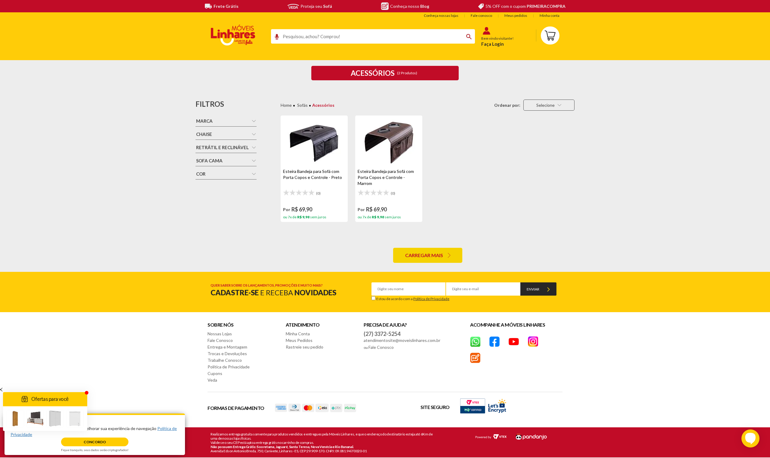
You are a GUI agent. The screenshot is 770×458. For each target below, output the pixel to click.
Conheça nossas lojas (441, 15)
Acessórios (323, 105)
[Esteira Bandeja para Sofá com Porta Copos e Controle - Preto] (314, 141)
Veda (212, 380)
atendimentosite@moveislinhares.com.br (402, 340)
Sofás (302, 105)
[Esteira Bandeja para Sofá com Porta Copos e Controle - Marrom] (388, 141)
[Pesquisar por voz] (275, 38)
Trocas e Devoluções (227, 353)
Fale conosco (481, 15)
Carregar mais (424, 255)
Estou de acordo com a (412, 299)
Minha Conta (298, 333)
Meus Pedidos (299, 340)
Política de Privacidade (431, 299)
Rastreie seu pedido (304, 346)
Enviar (533, 289)
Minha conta (549, 15)
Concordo (95, 442)
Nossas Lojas (220, 333)
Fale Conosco (220, 340)
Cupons (215, 373)
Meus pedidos (515, 15)
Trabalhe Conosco (225, 360)
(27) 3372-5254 (382, 333)
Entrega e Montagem (227, 346)
